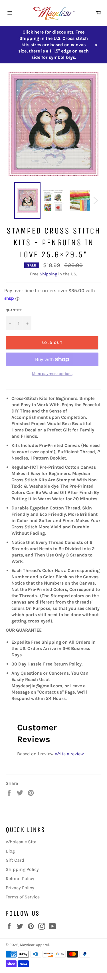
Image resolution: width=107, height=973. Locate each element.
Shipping (48, 274)
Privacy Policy (20, 887)
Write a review (69, 753)
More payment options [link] (52, 373)
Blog (10, 851)
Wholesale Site (21, 841)
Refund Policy (20, 878)
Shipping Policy (22, 869)
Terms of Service (23, 897)
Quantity (14, 310)
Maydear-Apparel (34, 945)
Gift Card (15, 860)
